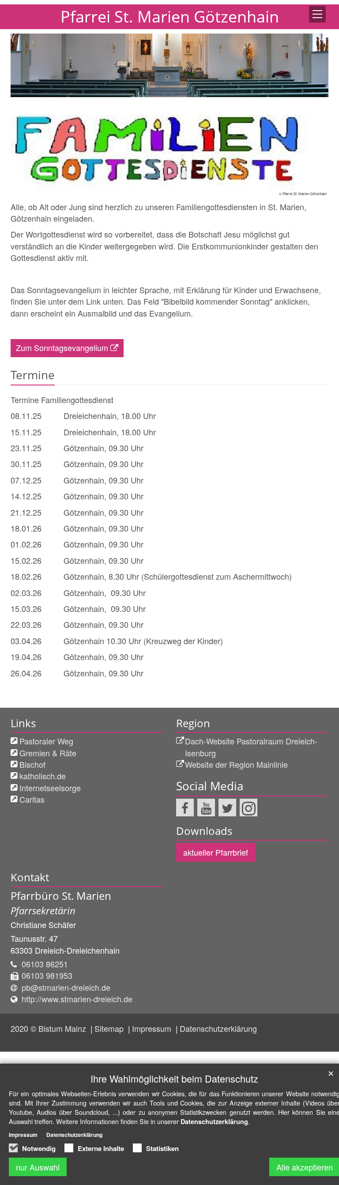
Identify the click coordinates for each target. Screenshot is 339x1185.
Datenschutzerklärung (218, 1028)
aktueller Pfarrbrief (215, 852)
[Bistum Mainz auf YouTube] (206, 807)
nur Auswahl (38, 1167)
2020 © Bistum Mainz (49, 1028)
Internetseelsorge (50, 787)
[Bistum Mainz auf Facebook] (185, 807)
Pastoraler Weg (46, 741)
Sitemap (110, 1028)
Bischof (32, 764)
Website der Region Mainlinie (236, 764)
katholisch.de (42, 775)
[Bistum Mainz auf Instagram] (248, 807)
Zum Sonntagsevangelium (62, 347)
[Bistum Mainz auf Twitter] (227, 807)
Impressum (152, 1028)
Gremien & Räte (47, 753)
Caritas (32, 799)
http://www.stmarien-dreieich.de (77, 998)
